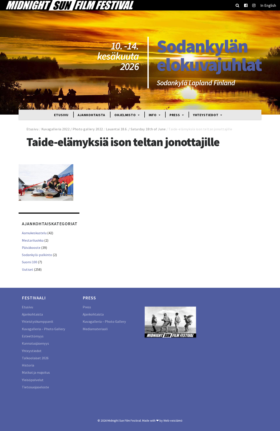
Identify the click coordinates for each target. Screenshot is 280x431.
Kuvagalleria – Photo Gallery (43, 329)
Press (175, 115)
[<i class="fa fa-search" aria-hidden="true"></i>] (237, 5)
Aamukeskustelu (34, 233)
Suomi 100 (29, 262)
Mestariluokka (33, 240)
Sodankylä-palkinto (37, 255)
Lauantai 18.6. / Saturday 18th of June (136, 129)
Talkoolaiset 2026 (35, 358)
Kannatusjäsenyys (35, 343)
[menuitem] (268, 5)
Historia (28, 365)
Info (153, 115)
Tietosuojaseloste (35, 387)
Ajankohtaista (91, 115)
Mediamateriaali (95, 329)
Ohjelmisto (125, 115)
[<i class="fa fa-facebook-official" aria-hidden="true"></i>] (245, 5)
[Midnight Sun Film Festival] (69, 5)
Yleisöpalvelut (33, 380)
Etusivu (61, 115)
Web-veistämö (172, 420)
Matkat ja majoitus (36, 372)
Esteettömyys (33, 336)
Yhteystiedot (206, 115)
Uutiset (27, 269)
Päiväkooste (31, 247)
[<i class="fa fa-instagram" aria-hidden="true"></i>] (254, 5)
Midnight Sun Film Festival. (124, 420)
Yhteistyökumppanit (37, 321)
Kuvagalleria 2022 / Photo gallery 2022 (72, 129)
